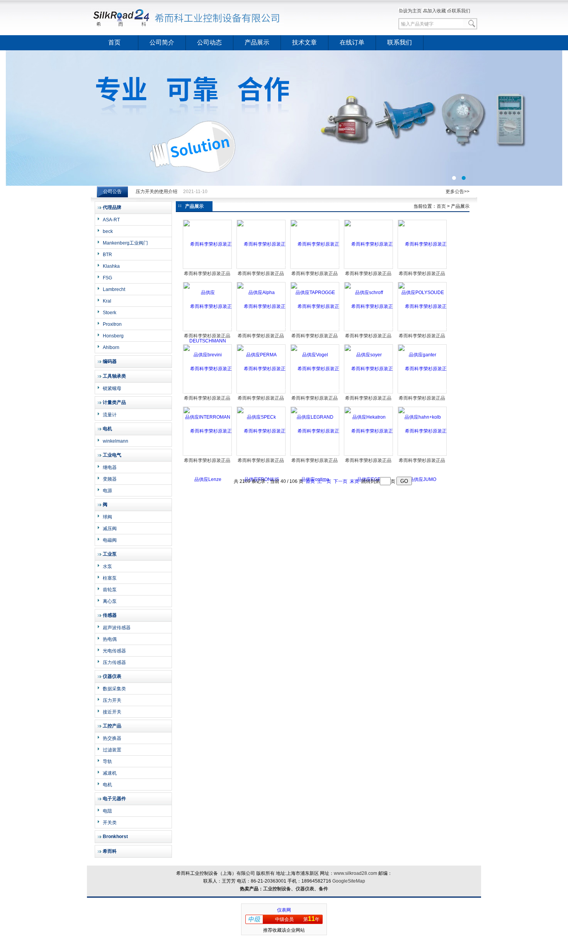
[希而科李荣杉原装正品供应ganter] (422, 330)
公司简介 (162, 42)
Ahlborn (111, 347)
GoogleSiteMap (348, 881)
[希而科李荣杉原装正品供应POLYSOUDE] (422, 268)
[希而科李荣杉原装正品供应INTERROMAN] (207, 393)
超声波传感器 (117, 627)
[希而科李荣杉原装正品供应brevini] (207, 330)
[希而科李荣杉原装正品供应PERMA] (261, 330)
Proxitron (112, 324)
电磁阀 (110, 540)
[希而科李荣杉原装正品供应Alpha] (261, 268)
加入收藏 (436, 11)
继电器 (110, 467)
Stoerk (109, 312)
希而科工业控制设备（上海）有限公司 (187, 17)
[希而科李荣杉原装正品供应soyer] (368, 330)
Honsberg (113, 336)
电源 (107, 490)
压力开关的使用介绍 (156, 191)
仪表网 (284, 910)
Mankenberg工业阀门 (125, 243)
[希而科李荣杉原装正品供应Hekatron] (368, 393)
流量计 (110, 414)
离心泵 (110, 601)
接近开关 (112, 712)
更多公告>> (457, 191)
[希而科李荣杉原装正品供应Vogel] (315, 330)
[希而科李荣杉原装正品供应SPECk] (261, 393)
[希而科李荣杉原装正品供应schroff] (368, 268)
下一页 (340, 481)
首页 (114, 42)
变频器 (110, 479)
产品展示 (257, 42)
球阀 (107, 517)
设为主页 (412, 11)
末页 (354, 481)
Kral (107, 301)
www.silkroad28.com (355, 873)
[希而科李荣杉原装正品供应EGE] (368, 455)
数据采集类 (114, 688)
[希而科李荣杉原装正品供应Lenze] (207, 455)
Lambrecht (114, 289)
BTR (107, 254)
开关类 (110, 822)
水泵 (107, 566)
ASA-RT (111, 219)
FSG (107, 278)
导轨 (107, 761)
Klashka (111, 266)
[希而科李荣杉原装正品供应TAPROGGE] (315, 268)
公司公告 (112, 191)
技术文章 (304, 42)
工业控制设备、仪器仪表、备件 (295, 888)
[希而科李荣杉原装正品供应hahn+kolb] (422, 393)
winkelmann (115, 441)
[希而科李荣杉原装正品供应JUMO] (422, 455)
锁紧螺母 (112, 388)
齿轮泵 (110, 589)
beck (108, 231)
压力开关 (112, 700)
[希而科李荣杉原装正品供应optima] (315, 455)
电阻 (107, 811)
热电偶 (110, 639)
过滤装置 (112, 750)
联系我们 (461, 11)
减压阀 (110, 528)
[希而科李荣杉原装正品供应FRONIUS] (261, 455)
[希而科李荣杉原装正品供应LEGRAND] (315, 393)
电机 (107, 784)
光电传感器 (114, 651)
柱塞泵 (110, 578)
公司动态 (209, 42)
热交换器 (112, 738)
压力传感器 (114, 662)
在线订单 (352, 42)
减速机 (110, 773)
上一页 (324, 481)
